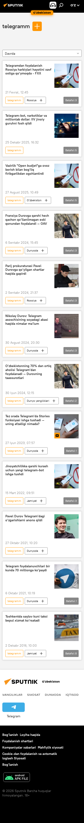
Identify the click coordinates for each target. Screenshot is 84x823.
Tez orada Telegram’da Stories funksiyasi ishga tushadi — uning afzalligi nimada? (27, 420)
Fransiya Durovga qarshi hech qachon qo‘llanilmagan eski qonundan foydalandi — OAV (27, 220)
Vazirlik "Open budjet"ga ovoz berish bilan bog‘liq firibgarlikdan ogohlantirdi (27, 170)
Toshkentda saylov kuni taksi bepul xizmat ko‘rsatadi (26, 618)
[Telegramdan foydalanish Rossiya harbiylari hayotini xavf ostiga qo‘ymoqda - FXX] (66, 76)
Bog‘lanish (10, 735)
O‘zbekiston (34, 200)
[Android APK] (16, 778)
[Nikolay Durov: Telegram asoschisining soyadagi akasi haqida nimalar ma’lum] (66, 326)
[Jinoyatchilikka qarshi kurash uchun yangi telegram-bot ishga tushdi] (66, 476)
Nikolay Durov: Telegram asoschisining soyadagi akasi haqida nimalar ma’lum (26, 320)
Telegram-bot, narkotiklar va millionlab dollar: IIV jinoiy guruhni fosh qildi (26, 120)
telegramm (16, 26)
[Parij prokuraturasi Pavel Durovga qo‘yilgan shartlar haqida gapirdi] (66, 276)
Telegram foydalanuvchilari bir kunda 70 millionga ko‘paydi (27, 568)
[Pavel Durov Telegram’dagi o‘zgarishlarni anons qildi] (66, 526)
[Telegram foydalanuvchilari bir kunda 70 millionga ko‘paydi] (66, 576)
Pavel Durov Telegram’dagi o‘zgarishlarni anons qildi (25, 518)
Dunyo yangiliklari (38, 400)
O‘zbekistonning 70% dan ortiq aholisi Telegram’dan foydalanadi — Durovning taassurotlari (28, 372)
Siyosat (33, 694)
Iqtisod (72, 694)
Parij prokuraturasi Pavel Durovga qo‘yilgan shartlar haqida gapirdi (24, 270)
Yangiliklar (12, 694)
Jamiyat (32, 500)
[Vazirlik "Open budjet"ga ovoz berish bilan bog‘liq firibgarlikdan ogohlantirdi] (66, 176)
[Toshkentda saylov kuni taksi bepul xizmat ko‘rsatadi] (66, 627)
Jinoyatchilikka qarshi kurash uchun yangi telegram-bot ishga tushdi (26, 470)
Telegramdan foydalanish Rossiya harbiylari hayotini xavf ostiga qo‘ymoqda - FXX (28, 70)
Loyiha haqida (30, 735)
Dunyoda (32, 250)
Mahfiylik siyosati (50, 747)
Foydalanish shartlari (17, 741)
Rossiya (31, 100)
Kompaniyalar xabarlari (19, 747)
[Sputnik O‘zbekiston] (14, 7)
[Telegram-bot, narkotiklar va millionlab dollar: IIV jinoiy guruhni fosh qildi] (66, 126)
